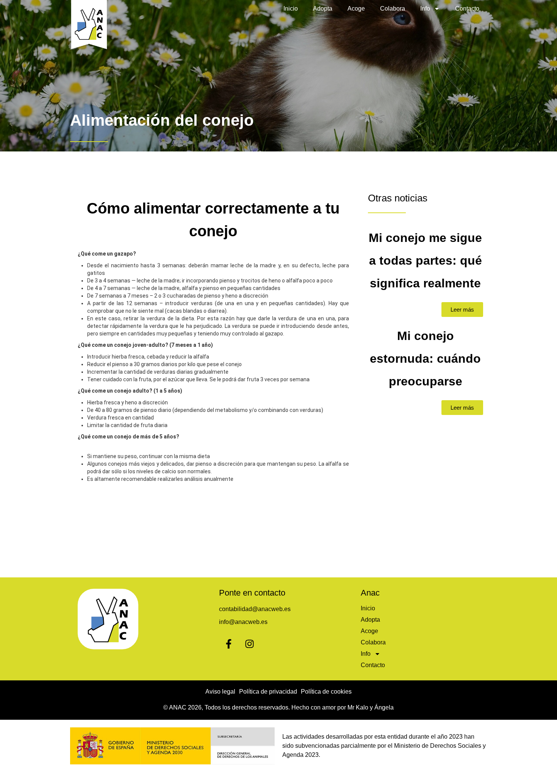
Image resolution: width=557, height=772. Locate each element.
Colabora (392, 8)
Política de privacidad (268, 691)
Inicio (290, 8)
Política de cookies (326, 691)
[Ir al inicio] (89, 25)
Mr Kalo (357, 707)
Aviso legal (220, 691)
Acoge (356, 8)
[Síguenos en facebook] (228, 643)
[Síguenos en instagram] (249, 643)
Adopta (322, 8)
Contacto (467, 8)
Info (425, 8)
